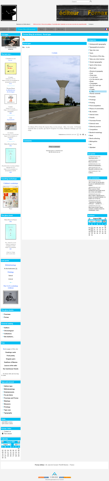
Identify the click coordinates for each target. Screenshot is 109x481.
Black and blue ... (93, 162)
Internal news (94, 114)
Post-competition (95, 105)
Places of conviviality (97, 108)
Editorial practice (95, 126)
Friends (92, 117)
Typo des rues (94, 50)
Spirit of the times (95, 65)
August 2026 (97, 218)
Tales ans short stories (97, 59)
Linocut (10, 279)
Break (92, 81)
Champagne (93, 83)
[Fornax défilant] (82, 20)
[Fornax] (9, 20)
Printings (93, 99)
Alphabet (92, 147)
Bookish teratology (96, 132)
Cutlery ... (91, 172)
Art (90, 144)
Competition (94, 129)
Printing (92, 102)
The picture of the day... (97, 56)
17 (92, 231)
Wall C (92, 87)
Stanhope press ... (94, 158)
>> (104, 221)
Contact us (7, 431)
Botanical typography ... (95, 165)
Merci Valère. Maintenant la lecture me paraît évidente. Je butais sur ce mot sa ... (97, 197)
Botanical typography (96, 71)
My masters (93, 111)
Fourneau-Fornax (95, 120)
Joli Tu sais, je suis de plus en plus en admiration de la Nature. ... (96, 184)
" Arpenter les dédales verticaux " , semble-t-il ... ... (96, 203)
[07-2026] (89, 218)
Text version (8, 433)
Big (93, 91)
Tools (91, 53)
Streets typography (96, 62)
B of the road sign (95, 85)
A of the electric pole (96, 79)
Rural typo (92, 68)
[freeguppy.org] (43, 477)
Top (54, 474)
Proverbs (92, 97)
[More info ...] (65, 477)
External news (94, 123)
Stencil (11, 275)
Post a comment (54, 147)
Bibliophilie (93, 141)
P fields (92, 89)
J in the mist (94, 77)
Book (91, 135)
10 (92, 229)
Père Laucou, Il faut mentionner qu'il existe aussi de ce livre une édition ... (97, 190)
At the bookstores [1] (10, 268)
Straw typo (93, 75)
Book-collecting (95, 138)
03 (92, 228)
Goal (91, 73)
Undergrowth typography (98, 44)
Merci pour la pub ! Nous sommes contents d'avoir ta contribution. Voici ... (96, 209)
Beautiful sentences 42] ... (96, 169)
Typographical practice (97, 47)
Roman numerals (95, 93)
